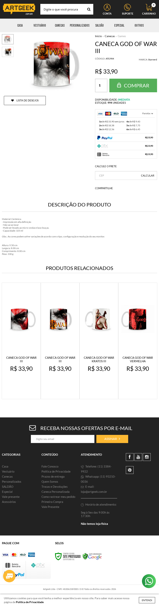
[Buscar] (89, 9)
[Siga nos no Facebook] (130, 457)
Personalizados (11, 481)
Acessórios (9, 501)
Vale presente (11, 496)
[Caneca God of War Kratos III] (99, 341)
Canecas (110, 36)
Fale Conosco (49, 466)
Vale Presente (50, 506)
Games (122, 36)
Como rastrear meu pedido (58, 496)
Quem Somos (49, 481)
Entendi (147, 600)
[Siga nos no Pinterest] (130, 470)
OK (147, 175)
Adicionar (24, 392)
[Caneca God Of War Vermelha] (138, 341)
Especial (7, 491)
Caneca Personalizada (55, 491)
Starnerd (152, 59)
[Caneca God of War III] (21, 341)
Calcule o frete (106, 166)
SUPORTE (127, 13)
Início (98, 36)
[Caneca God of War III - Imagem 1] (8, 39)
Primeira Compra (52, 501)
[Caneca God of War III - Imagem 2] (8, 52)
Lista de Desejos (27, 100)
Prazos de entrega (53, 476)
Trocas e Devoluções (54, 486)
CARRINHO (149, 9)
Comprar (136, 85)
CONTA (107, 13)
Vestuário (8, 471)
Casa (5, 466)
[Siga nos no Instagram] (147, 457)
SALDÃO (7, 486)
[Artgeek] (19, 9)
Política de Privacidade (56, 471)
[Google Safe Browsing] (92, 556)
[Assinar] (112, 439)
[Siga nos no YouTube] (138, 457)
